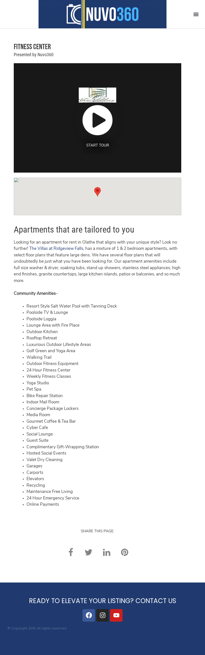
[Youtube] (116, 615)
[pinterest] (124, 552)
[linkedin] (106, 552)
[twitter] (88, 552)
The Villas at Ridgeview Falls (56, 249)
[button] (196, 14)
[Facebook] (88, 615)
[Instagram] (102, 615)
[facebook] (70, 552)
